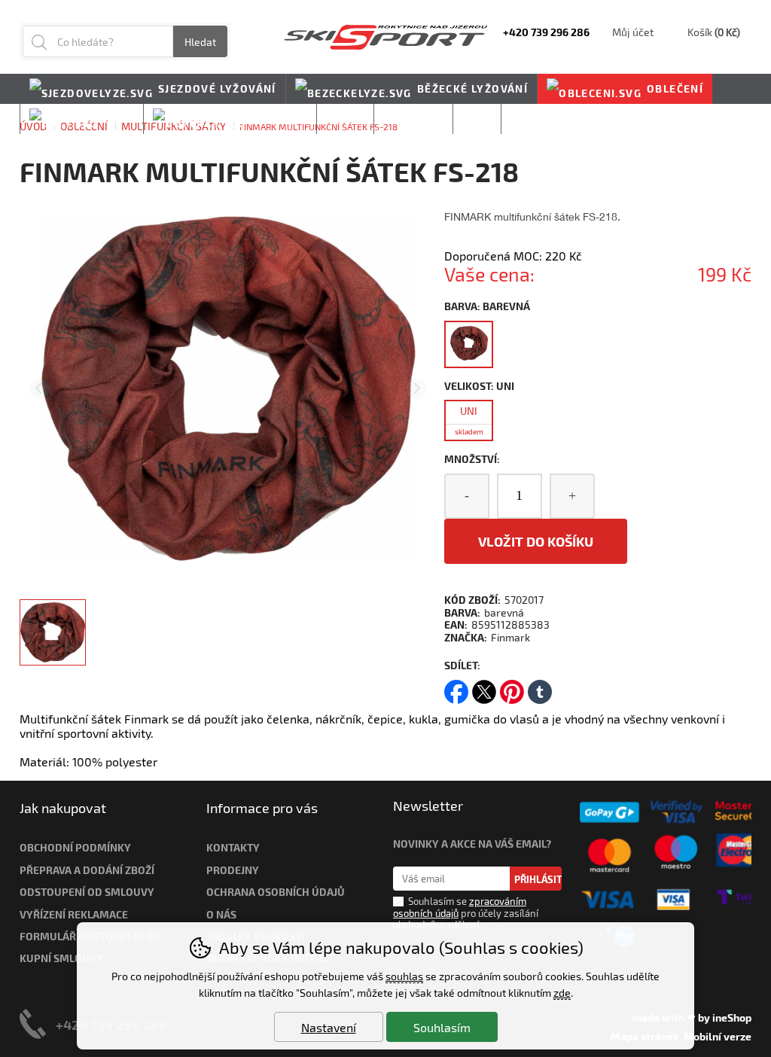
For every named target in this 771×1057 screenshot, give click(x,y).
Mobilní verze (717, 1036)
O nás (221, 914)
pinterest (512, 687)
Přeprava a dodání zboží (87, 870)
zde (562, 992)
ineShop (731, 1017)
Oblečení (675, 88)
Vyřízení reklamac (71, 914)
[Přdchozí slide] (39, 389)
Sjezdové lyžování (217, 88)
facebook (456, 687)
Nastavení (328, 1027)
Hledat (200, 41)
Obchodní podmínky (75, 847)
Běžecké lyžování (472, 88)
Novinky (537, 118)
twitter (484, 687)
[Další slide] (417, 389)
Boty (119, 118)
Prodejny (232, 870)
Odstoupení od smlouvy (87, 891)
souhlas (404, 976)
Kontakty (233, 847)
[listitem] (53, 632)
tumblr (540, 687)
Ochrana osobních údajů (275, 891)
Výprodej (413, 118)
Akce (477, 118)
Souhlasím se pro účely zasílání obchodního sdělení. (465, 913)
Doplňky (279, 118)
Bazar (345, 118)
